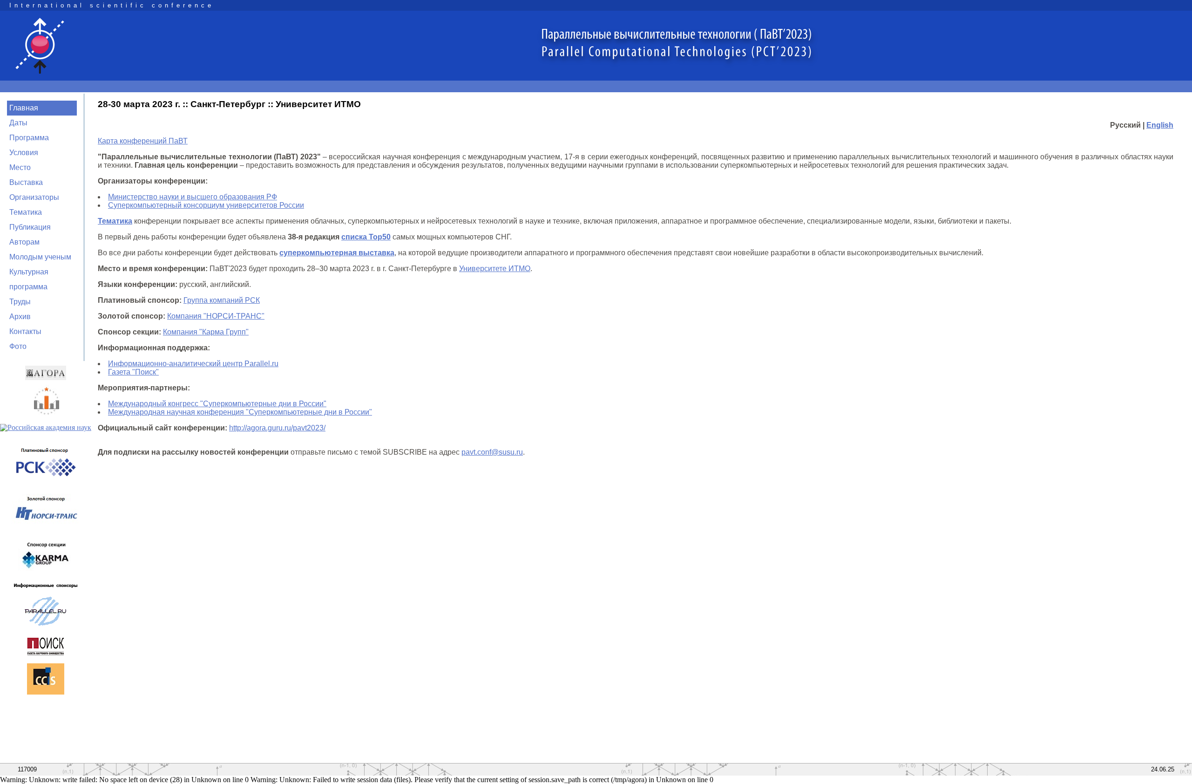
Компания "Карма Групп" (206, 332)
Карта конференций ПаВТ (143, 141)
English (1159, 125)
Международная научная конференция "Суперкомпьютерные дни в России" (240, 412)
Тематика (25, 212)
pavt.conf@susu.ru (492, 452)
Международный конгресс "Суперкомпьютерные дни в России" (217, 404)
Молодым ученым (40, 257)
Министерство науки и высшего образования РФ (192, 197)
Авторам (24, 242)
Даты (18, 123)
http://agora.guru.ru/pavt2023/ (277, 428)
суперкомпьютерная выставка (336, 253)
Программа (29, 138)
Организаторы (34, 197)
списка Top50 (366, 237)
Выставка (26, 182)
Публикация (30, 227)
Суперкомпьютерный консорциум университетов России (206, 205)
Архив (20, 316)
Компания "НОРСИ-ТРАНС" (215, 316)
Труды (20, 302)
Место (20, 167)
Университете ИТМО (494, 269)
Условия (23, 153)
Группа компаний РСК (221, 300)
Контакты (25, 331)
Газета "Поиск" (133, 372)
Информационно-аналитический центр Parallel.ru (193, 364)
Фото (18, 346)
